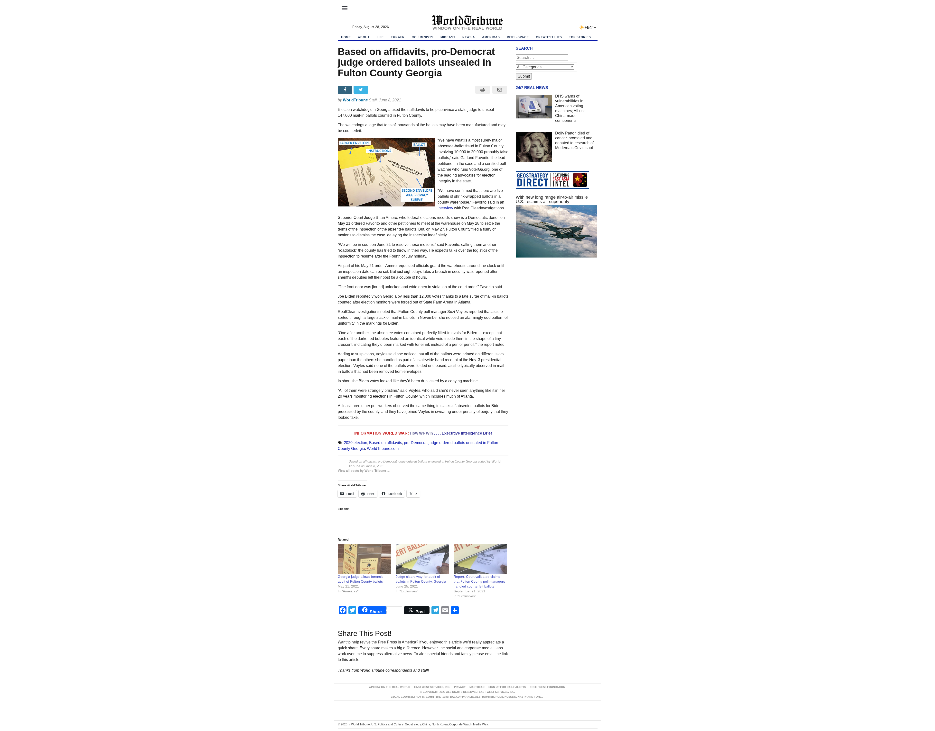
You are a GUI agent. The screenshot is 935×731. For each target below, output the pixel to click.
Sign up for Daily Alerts (507, 687)
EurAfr (398, 37)
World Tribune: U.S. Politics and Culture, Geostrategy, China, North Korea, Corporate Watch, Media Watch (419, 724)
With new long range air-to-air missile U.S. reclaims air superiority (552, 199)
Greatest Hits (549, 37)
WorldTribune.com (383, 448)
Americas (491, 37)
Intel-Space (518, 37)
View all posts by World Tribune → (364, 470)
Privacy (460, 687)
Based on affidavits (385, 443)
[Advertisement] (557, 307)
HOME (346, 37)
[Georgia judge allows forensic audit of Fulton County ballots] (364, 559)
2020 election (355, 443)
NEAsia (468, 37)
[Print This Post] (482, 90)
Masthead (477, 687)
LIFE (380, 37)
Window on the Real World (389, 687)
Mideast (447, 37)
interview (445, 208)
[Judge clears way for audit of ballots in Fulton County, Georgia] (422, 559)
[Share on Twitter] (361, 90)
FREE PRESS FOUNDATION (547, 687)
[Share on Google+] (377, 90)
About (364, 37)
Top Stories (580, 37)
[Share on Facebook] (346, 90)
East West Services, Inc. (432, 687)
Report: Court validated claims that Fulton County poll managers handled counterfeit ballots (479, 581)
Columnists (422, 37)
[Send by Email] (499, 90)
